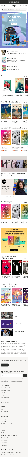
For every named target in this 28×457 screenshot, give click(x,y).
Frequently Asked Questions (7, 387)
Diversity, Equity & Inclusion (7, 437)
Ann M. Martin (4, 307)
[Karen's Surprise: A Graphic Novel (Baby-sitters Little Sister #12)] (6, 295)
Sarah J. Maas (4, 148)
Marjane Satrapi (4, 279)
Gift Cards (3, 421)
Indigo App (3, 419)
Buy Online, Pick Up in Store (7, 423)
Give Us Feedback (5, 397)
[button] (2, 6)
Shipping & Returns (5, 390)
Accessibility (4, 445)
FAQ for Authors (4, 400)
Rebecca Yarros (15, 148)
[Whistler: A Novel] (6, 111)
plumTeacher (4, 414)
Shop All (25, 76)
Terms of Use (12, 454)
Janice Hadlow (15, 122)
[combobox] (15, 9)
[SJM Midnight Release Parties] (14, 240)
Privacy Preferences (5, 454)
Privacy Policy (18, 452)
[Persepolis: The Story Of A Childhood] (6, 267)
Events (2, 409)
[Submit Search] (3, 9)
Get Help (3, 392)
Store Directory (4, 416)
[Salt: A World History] (17, 267)
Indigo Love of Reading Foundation (9, 435)
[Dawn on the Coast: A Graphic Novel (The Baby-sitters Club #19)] (17, 295)
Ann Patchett (4, 121)
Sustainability (4, 440)
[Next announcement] (26, 1)
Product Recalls (4, 442)
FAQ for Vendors (5, 402)
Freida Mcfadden (18, 95)
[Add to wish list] (13, 91)
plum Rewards (4, 411)
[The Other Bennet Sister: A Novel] (17, 111)
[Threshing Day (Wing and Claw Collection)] (16, 137)
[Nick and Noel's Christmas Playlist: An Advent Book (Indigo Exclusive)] (7, 85)
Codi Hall (3, 96)
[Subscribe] (25, 375)
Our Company (4, 433)
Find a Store (4, 395)
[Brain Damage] (19, 85)
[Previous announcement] (1, 1)
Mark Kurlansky (15, 277)
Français (11, 449)
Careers (3, 430)
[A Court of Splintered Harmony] (6, 137)
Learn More (4, 365)
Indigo (5, 452)
